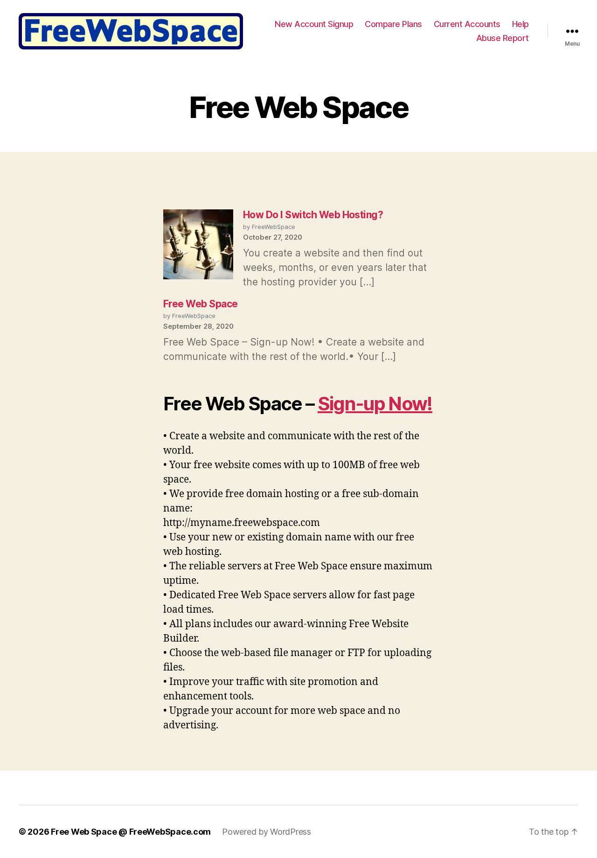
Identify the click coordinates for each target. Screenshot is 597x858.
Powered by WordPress (266, 832)
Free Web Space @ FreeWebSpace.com (131, 832)
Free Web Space (200, 304)
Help (520, 24)
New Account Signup (314, 24)
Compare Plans (393, 24)
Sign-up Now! (375, 403)
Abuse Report (502, 38)
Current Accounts (467, 24)
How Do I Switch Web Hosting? (313, 215)
